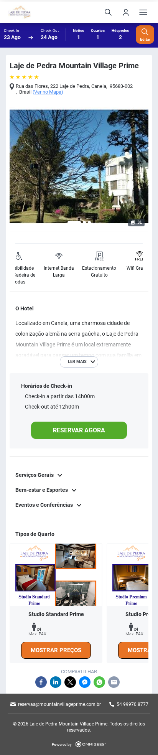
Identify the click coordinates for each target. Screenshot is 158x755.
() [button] (48, 92)
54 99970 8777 (132, 704)
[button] (74, 222)
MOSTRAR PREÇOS (56, 650)
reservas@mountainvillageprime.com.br (59, 704)
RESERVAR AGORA (79, 430)
